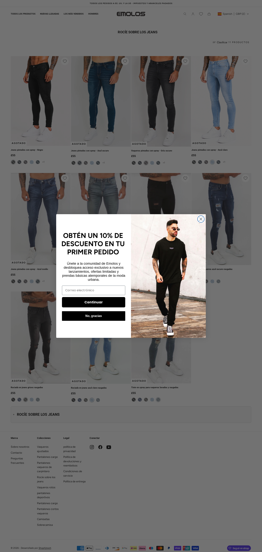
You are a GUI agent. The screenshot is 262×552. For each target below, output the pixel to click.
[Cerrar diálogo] (201, 219)
